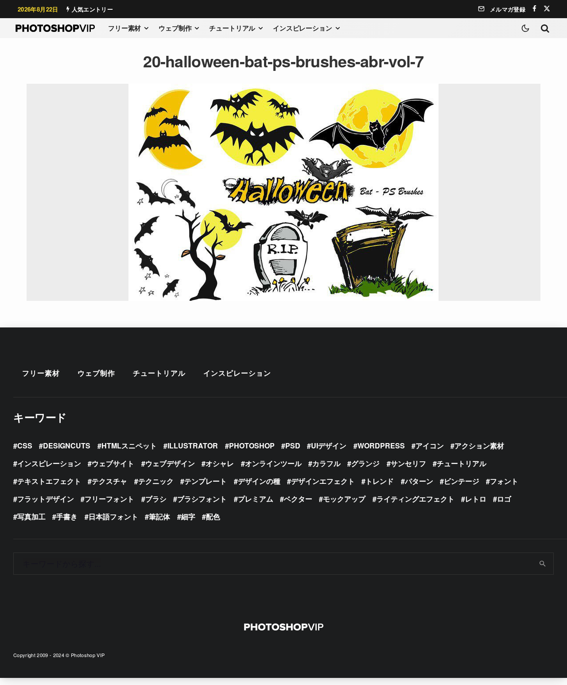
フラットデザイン (45, 499)
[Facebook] (534, 9)
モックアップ (344, 499)
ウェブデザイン (170, 463)
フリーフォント (109, 499)
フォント (504, 481)
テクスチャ (109, 481)
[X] (547, 9)
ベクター (298, 499)
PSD (292, 445)
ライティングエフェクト (415, 499)
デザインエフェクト (323, 481)
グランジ (365, 463)
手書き (67, 516)
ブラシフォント (202, 499)
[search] (542, 563)
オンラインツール (273, 463)
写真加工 (31, 516)
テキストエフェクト (49, 481)
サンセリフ (408, 463)
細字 (188, 516)
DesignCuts (66, 445)
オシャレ (220, 463)
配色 (213, 516)
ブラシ (156, 499)
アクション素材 (479, 445)
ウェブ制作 (175, 28)
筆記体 (159, 516)
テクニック (156, 481)
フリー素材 (124, 28)
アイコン (430, 445)
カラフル (326, 463)
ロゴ (504, 499)
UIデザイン (328, 445)
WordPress (381, 445)
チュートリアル (232, 28)
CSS (24, 445)
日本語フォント (113, 516)
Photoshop (252, 445)
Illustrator (192, 445)
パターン (419, 481)
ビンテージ (461, 481)
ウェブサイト (113, 463)
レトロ (475, 499)
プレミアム (255, 499)
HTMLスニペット (129, 445)
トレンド (379, 481)
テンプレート (205, 481)
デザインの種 (259, 481)
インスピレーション (302, 28)
